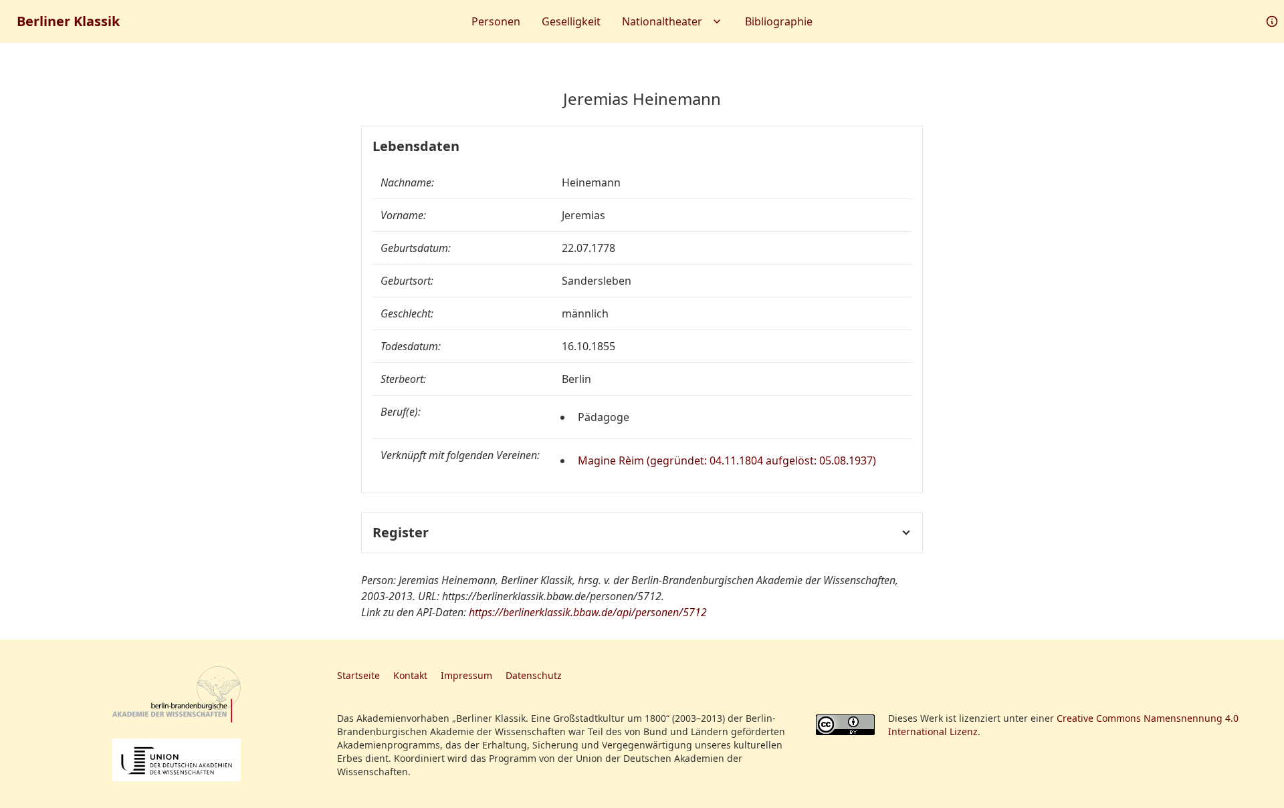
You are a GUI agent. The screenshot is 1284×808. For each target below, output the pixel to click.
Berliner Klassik (68, 21)
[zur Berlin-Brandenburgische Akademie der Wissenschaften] (176, 694)
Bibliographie (779, 21)
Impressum (466, 675)
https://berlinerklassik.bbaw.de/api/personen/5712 (588, 612)
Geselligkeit (571, 21)
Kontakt (410, 675)
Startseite (358, 675)
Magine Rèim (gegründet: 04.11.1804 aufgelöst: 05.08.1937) (727, 460)
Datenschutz (534, 675)
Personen (495, 21)
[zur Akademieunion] (176, 759)
